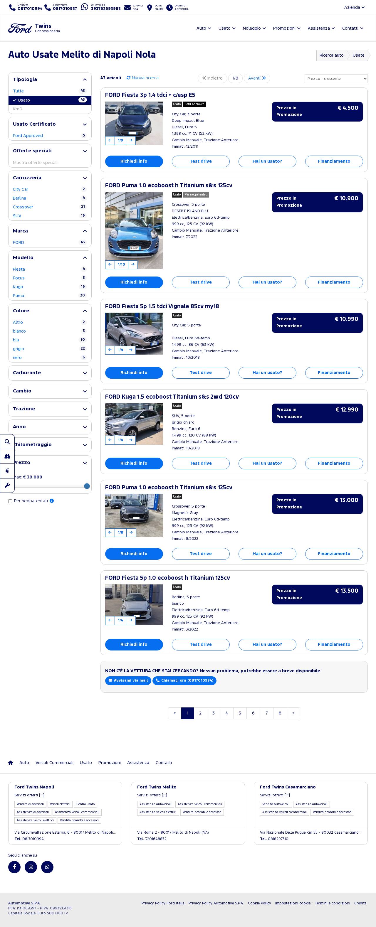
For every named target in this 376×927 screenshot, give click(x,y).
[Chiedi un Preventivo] (7, 471)
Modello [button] (23, 258)
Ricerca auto (332, 55)
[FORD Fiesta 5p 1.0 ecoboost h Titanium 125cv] (134, 604)
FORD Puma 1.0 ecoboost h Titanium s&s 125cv (168, 185)
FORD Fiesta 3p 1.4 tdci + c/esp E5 (150, 95)
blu (49, 340)
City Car (49, 189)
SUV (49, 216)
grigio (49, 349)
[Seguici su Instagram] (31, 867)
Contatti (164, 763)
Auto (24, 763)
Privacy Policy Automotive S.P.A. (216, 903)
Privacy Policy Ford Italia (163, 903)
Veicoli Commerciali (54, 763)
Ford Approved (49, 136)
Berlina (49, 198)
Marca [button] (20, 231)
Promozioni (109, 763)
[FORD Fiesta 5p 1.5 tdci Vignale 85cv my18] (134, 334)
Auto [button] (201, 28)
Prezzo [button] (21, 463)
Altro (49, 322)
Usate (359, 55)
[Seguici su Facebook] (14, 867)
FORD (49, 243)
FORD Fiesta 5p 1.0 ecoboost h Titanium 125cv (167, 578)
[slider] (87, 486)
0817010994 (29, 839)
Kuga (49, 287)
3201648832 (152, 839)
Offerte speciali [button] (32, 151)
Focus (49, 278)
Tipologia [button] (25, 79)
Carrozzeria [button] (27, 178)
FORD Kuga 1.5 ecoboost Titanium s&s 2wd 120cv (172, 397)
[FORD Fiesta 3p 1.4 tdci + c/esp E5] (134, 123)
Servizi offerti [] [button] (29, 795)
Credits (360, 903)
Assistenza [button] (319, 28)
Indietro (214, 78)
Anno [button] (19, 427)
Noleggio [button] (252, 28)
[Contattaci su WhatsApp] (47, 867)
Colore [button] (21, 311)
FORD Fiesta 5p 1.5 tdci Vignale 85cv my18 (162, 306)
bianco (49, 331)
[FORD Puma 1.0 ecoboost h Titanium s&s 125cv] (134, 230)
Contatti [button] (350, 28)
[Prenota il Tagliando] (7, 485)
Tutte (49, 91)
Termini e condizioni (332, 903)
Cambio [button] (22, 391)
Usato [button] (225, 28)
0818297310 (274, 839)
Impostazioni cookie (292, 903)
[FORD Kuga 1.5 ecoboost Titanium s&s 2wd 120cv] (134, 424)
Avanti (255, 78)
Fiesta (49, 269)
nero (49, 358)
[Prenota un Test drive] (7, 456)
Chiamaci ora (186, 680)
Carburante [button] (27, 373)
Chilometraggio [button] (32, 445)
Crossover (49, 207)
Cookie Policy (259, 903)
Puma (49, 296)
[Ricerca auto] (7, 441)
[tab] (50, 80)
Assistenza (138, 763)
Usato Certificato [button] (34, 124)
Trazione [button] (24, 409)
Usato (51, 100)
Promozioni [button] (284, 28)
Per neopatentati (31, 501)
